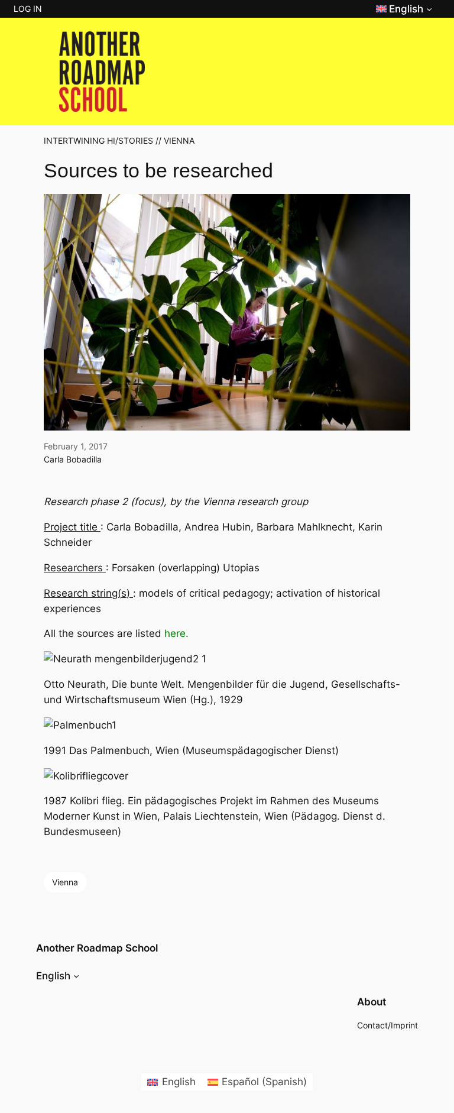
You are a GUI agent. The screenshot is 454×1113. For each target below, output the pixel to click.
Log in (28, 9)
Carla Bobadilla (73, 459)
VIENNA (179, 140)
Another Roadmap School (97, 948)
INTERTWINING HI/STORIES (98, 140)
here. (176, 633)
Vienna (65, 882)
